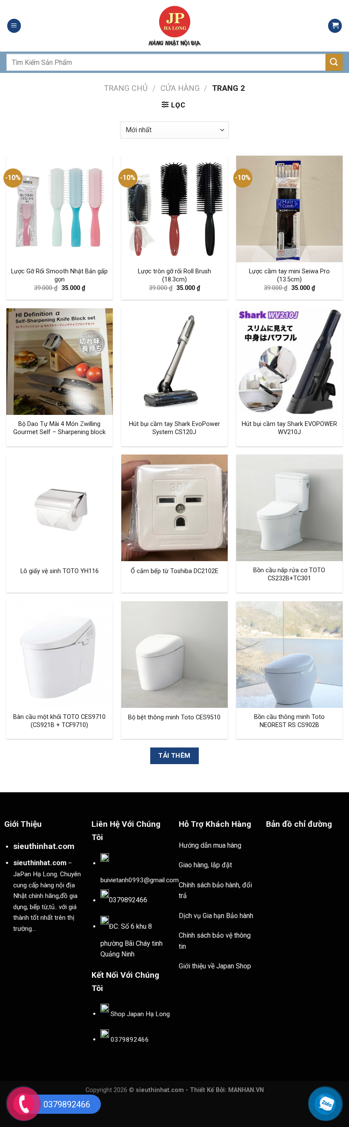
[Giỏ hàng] (335, 26)
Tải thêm (174, 755)
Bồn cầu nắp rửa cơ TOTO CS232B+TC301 (289, 574)
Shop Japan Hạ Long (140, 1014)
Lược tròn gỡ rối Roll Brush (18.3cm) (174, 275)
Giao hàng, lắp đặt (205, 865)
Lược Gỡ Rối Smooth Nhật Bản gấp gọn (59, 275)
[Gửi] (334, 62)
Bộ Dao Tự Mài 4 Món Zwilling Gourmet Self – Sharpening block (59, 428)
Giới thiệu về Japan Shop (215, 966)
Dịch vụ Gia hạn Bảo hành (216, 916)
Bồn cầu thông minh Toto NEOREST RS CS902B (289, 721)
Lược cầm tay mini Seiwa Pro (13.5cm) (289, 275)
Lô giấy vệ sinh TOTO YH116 (59, 571)
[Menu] (14, 26)
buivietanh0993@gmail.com (139, 880)
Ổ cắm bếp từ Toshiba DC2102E (174, 571)
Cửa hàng (180, 88)
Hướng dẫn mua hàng (210, 845)
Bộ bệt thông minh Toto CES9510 (174, 717)
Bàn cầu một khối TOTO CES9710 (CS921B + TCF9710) (59, 721)
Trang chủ (126, 88)
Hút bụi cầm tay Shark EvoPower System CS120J (174, 428)
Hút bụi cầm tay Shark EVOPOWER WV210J (289, 428)
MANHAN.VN (246, 1090)
